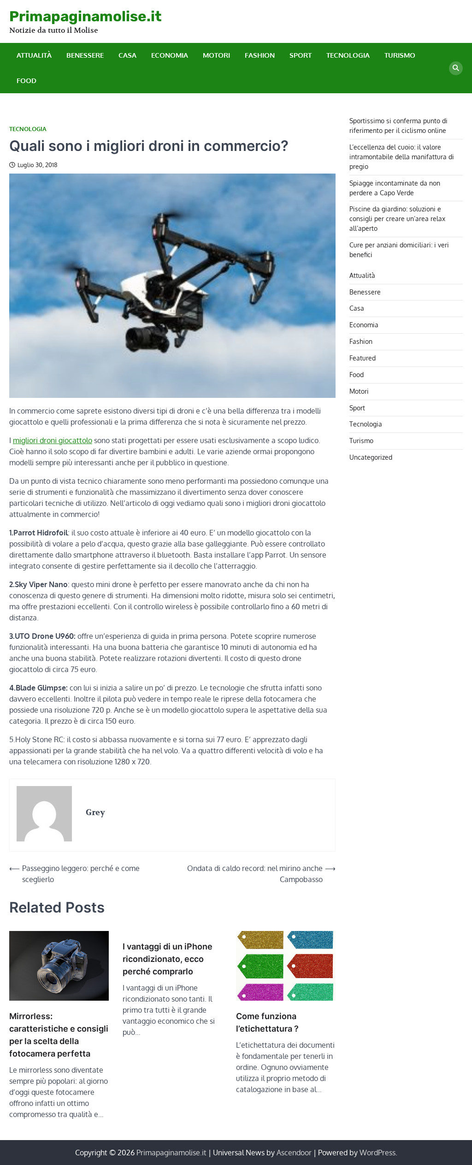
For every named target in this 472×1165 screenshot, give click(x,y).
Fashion (260, 55)
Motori (216, 55)
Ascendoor (294, 1152)
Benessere (85, 55)
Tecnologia (348, 55)
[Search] (456, 68)
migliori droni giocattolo (52, 440)
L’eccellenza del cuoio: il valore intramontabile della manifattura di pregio (401, 156)
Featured (362, 358)
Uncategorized (370, 457)
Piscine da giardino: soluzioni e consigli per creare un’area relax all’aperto (397, 218)
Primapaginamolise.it (85, 16)
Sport (300, 55)
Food (26, 80)
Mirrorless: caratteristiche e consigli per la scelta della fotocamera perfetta (58, 1034)
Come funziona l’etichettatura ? (267, 1022)
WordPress (377, 1152)
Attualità (34, 55)
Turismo (399, 55)
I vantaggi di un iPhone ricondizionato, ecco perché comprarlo (167, 959)
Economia (169, 55)
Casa (127, 55)
